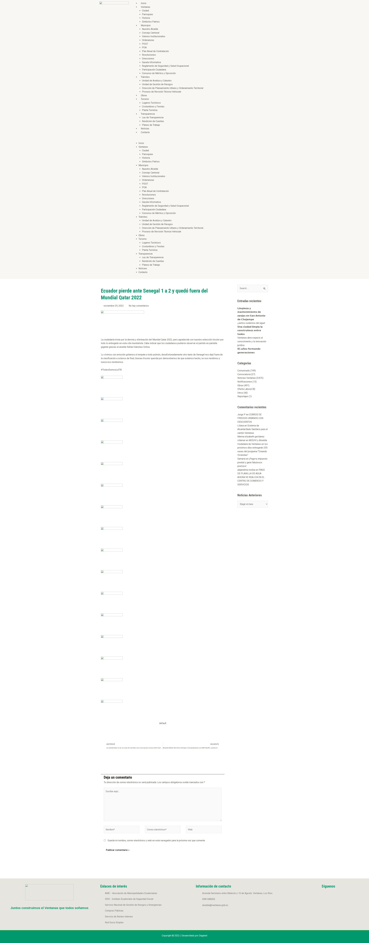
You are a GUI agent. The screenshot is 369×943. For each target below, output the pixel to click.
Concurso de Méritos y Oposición (159, 73)
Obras (144, 95)
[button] (201, 139)
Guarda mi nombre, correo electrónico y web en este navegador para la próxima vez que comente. (156, 840)
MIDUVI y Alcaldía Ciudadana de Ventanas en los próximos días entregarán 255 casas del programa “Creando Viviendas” (252, 447)
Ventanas (145, 7)
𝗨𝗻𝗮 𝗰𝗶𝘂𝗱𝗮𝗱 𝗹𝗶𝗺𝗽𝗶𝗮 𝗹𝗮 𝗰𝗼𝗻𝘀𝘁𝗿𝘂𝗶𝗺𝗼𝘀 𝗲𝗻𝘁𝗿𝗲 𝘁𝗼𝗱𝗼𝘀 (250, 330)
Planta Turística (149, 110)
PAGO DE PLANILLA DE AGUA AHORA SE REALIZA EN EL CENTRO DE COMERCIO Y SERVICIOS (251, 477)
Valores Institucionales (153, 36)
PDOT (145, 43)
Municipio (146, 25)
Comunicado (243, 370)
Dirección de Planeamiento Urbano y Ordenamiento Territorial (172, 88)
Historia (146, 18)
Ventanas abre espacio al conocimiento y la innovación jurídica (251, 341)
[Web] (204, 830)
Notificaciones (244, 381)
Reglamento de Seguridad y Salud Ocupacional (165, 66)
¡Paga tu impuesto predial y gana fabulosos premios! (252, 462)
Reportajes (242, 396)
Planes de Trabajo (151, 125)
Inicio (143, 3)
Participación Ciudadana (154, 69)
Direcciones (148, 58)
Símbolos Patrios (151, 21)
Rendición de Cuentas (153, 121)
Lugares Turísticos (151, 102)
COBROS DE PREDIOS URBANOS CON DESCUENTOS (250, 418)
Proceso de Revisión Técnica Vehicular (161, 91)
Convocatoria (244, 374)
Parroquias (147, 14)
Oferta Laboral (244, 389)
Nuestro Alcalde (150, 29)
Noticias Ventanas (246, 378)
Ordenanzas (148, 40)
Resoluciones (149, 54)
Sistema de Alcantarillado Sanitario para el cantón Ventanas (252, 429)
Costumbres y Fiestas (153, 106)
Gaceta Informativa (151, 62)
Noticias (145, 128)
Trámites (145, 77)
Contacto (145, 132)
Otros (240, 392)
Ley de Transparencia (152, 117)
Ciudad (145, 10)
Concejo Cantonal (150, 32)
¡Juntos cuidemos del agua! (251, 323)
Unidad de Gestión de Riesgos (157, 84)
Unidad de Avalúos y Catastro (157, 80)
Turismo (145, 99)
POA (144, 47)
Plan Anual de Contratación (155, 51)
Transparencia (148, 114)
